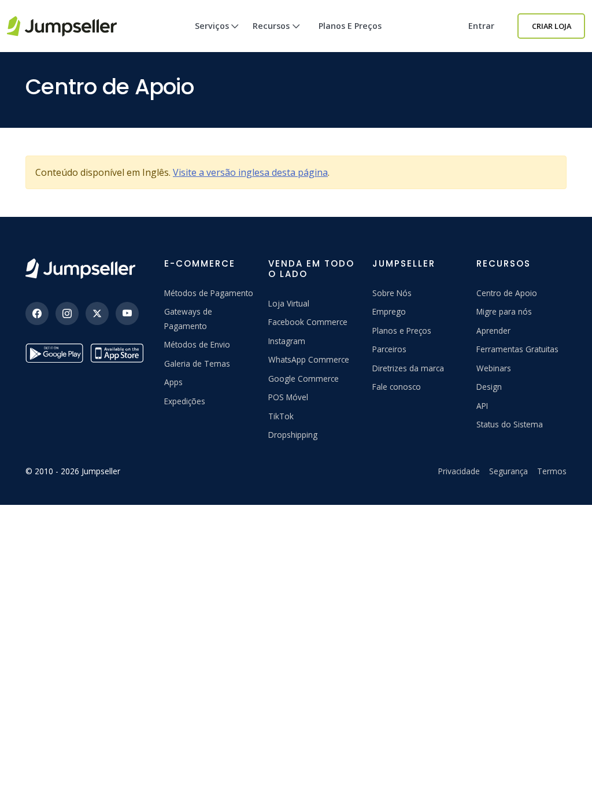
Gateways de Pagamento (188, 318)
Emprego (389, 311)
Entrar (481, 25)
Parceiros (389, 349)
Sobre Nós (392, 292)
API (482, 405)
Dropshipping (292, 434)
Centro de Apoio (506, 292)
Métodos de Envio (197, 344)
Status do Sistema (509, 424)
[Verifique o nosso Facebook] (37, 313)
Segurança (508, 471)
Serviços (212, 25)
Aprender (493, 330)
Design (489, 386)
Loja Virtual (288, 303)
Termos (552, 471)
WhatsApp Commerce (308, 359)
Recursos (271, 25)
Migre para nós (504, 311)
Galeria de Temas (197, 363)
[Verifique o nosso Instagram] (67, 313)
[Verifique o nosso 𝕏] (97, 313)
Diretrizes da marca (408, 368)
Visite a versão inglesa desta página (250, 172)
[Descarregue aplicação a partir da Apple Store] (119, 353)
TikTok (281, 416)
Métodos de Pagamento (208, 292)
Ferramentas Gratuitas (517, 349)
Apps (173, 381)
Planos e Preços (350, 25)
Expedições (184, 401)
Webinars (493, 368)
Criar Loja (551, 26)
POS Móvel (288, 397)
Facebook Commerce (307, 321)
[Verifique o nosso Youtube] (127, 313)
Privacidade (459, 471)
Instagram (286, 340)
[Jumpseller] (80, 269)
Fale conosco (396, 386)
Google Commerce (303, 378)
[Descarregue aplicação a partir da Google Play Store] (54, 353)
